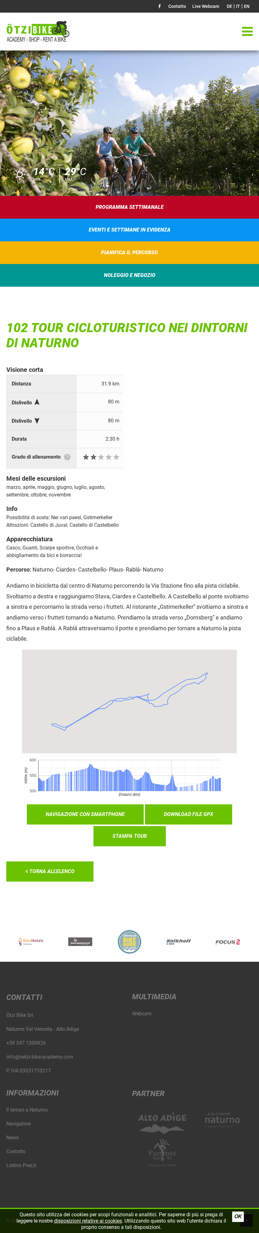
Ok (238, 1216)
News (12, 1138)
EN (247, 6)
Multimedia (154, 997)
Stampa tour (129, 836)
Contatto (177, 6)
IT (238, 6)
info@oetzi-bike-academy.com (39, 1057)
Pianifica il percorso (129, 252)
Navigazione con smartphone (85, 814)
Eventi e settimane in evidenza (130, 230)
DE (229, 6)
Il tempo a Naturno (27, 1110)
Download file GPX (188, 814)
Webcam (142, 1014)
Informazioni (32, 1093)
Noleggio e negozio (129, 275)
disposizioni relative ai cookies (88, 1221)
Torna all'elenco (51, 871)
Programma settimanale (130, 207)
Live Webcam (205, 6)
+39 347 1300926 (26, 1043)
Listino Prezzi (21, 1165)
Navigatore (18, 1124)
